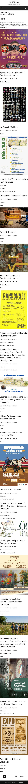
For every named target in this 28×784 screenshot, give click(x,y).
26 (16, 776)
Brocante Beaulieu (8, 232)
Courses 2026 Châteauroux (11, 489)
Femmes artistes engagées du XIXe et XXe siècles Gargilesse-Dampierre (13, 506)
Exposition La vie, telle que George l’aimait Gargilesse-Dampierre (11, 602)
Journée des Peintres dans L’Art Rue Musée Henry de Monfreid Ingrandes (13, 399)
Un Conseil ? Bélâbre (9, 127)
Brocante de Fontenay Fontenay (13, 196)
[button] (26, 8)
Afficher (12, 14)
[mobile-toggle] (2, 8)
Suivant (22, 776)
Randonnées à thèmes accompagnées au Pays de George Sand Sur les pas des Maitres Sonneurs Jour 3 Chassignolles (12, 355)
